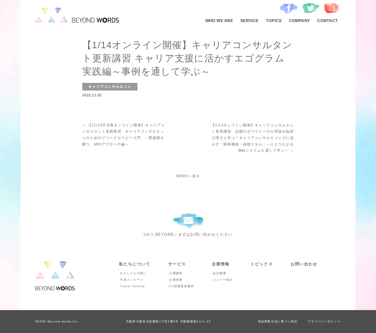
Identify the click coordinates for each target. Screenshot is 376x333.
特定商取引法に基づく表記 (278, 321)
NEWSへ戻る (188, 176)
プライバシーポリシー (324, 321)
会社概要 (219, 273)
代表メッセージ (131, 279)
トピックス (261, 264)
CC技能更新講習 (181, 286)
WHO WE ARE (219, 20)
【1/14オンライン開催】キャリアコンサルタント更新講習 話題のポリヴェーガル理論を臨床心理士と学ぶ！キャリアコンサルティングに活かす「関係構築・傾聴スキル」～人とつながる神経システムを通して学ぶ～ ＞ (252, 138)
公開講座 (175, 273)
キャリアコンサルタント (109, 87)
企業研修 (175, 279)
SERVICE (249, 20)
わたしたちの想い (133, 273)
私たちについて (134, 264)
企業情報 (221, 264)
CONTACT (327, 20)
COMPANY (299, 20)
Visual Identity (132, 286)
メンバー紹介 (223, 279)
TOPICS (273, 20)
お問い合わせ (304, 264)
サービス (177, 264)
